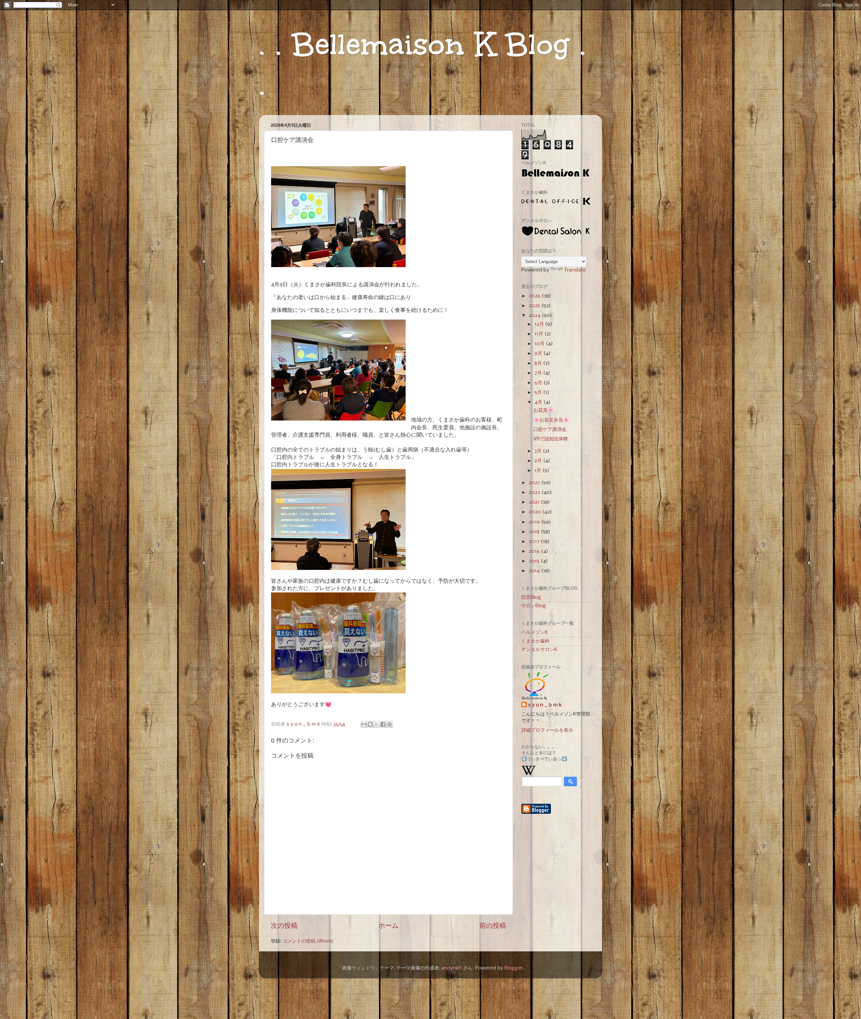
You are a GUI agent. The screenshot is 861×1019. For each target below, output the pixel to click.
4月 (539, 402)
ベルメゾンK (534, 632)
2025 (535, 305)
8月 (538, 363)
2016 (535, 551)
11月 (539, 334)
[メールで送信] (364, 724)
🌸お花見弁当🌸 (551, 420)
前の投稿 (492, 926)
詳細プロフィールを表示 (547, 730)
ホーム (388, 926)
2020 (535, 512)
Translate (575, 270)
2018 (535, 532)
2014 (535, 571)
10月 (540, 344)
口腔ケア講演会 (549, 429)
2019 (535, 522)
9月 (539, 353)
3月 (538, 451)
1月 (538, 470)
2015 (535, 561)
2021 (535, 502)
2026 (535, 296)
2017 (535, 541)
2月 (538, 461)
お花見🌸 (543, 410)
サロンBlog (533, 606)
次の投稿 (284, 926)
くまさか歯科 (535, 641)
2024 (535, 315)
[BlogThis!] (370, 724)
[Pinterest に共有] (389, 724)
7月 (538, 373)
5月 (538, 392)
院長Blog (531, 597)
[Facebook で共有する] (383, 724)
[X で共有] (376, 724)
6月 (539, 383)
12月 (539, 324)
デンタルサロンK (539, 649)
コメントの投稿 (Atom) (308, 941)
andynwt (451, 968)
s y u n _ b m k (545, 705)
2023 (535, 482)
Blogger (513, 968)
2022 (535, 492)
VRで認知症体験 (550, 439)
